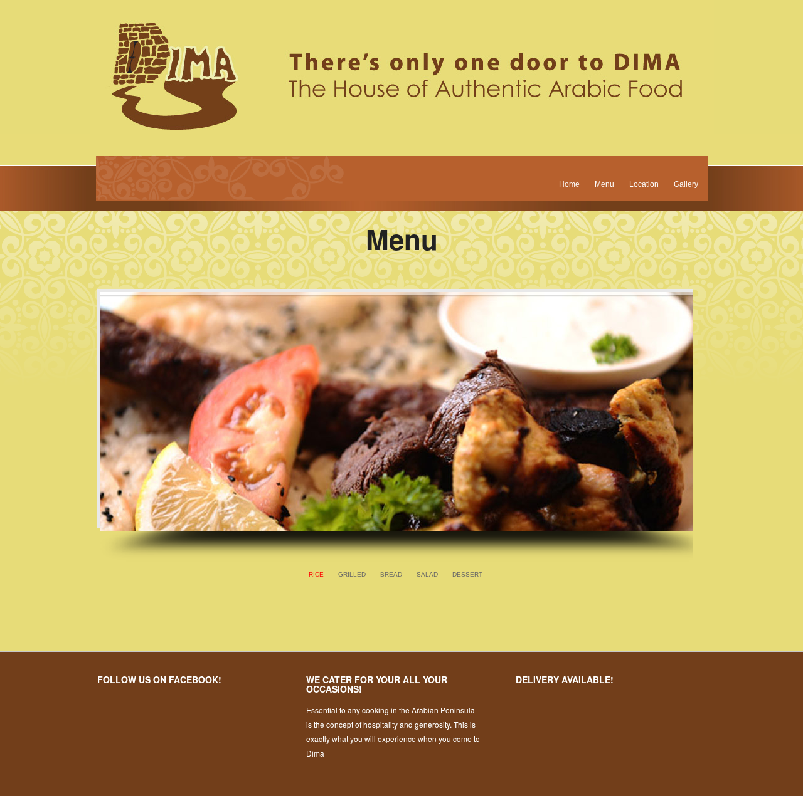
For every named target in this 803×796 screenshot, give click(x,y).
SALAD (427, 574)
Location (644, 184)
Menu (604, 184)
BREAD (391, 574)
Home (569, 184)
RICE (316, 574)
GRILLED (352, 574)
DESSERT (467, 574)
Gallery (686, 184)
